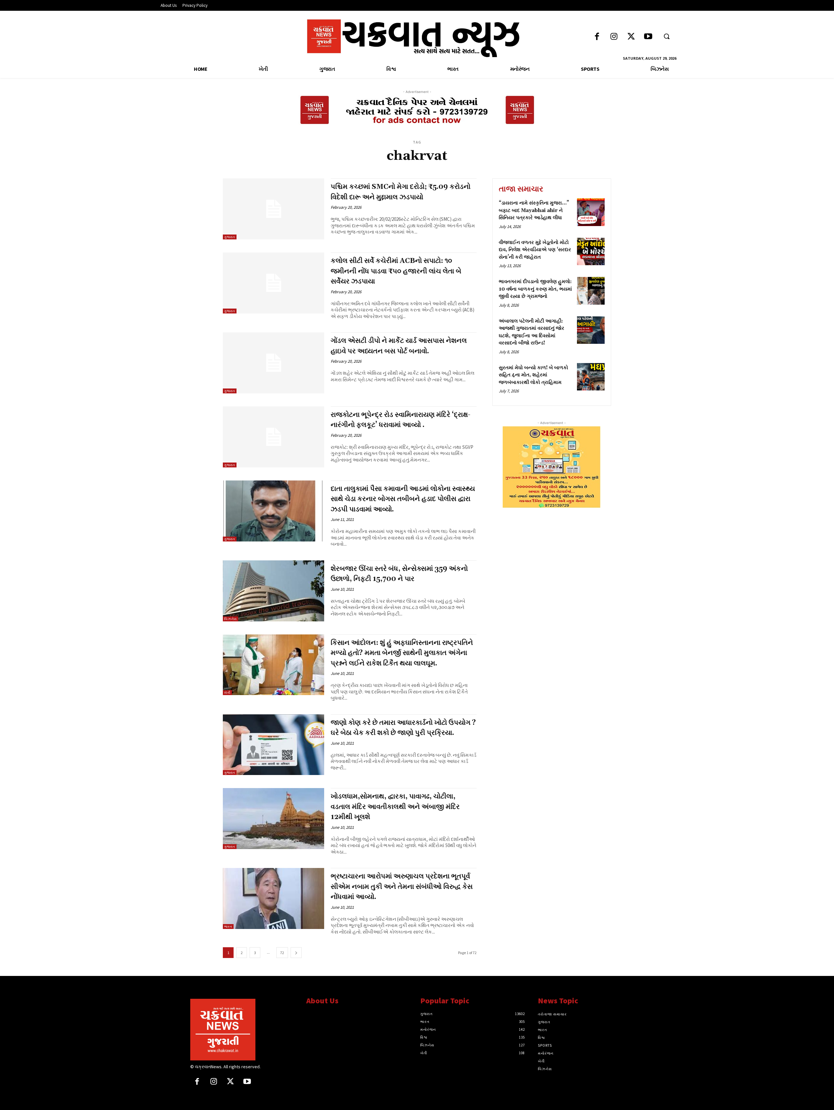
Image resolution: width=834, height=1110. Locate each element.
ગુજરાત (229, 237)
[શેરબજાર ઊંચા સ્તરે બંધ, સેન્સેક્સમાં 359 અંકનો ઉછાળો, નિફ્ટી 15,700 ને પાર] (273, 590)
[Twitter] (631, 37)
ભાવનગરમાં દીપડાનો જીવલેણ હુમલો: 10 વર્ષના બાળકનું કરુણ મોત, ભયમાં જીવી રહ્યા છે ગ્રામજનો (535, 289)
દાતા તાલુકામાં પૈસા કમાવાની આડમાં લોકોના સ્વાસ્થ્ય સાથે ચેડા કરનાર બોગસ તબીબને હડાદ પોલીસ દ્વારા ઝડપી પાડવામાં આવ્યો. (403, 499)
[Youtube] (648, 37)
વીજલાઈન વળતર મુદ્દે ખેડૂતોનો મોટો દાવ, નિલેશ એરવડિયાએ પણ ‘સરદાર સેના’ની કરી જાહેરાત (535, 249)
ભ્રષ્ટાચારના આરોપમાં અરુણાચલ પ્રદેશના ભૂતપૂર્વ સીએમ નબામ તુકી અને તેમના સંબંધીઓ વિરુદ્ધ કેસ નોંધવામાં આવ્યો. (402, 886)
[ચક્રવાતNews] (243, 1029)
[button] (666, 36)
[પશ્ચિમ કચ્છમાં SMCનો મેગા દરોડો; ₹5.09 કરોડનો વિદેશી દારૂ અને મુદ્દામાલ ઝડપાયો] (273, 208)
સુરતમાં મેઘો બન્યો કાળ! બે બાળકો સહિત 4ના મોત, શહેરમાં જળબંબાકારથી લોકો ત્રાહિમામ (533, 375)
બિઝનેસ (230, 619)
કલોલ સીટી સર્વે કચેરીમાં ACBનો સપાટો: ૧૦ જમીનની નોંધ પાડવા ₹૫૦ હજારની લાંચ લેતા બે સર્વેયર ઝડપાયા (396, 271)
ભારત (228, 926)
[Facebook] (597, 37)
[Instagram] (614, 37)
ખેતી (227, 693)
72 (282, 952)
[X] (230, 1082)
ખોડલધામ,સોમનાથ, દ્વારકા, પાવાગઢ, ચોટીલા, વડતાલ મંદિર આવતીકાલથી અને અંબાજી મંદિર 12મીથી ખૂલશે (395, 806)
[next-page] (296, 952)
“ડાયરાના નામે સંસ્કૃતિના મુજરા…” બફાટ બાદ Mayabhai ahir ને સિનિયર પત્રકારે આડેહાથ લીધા (534, 210)
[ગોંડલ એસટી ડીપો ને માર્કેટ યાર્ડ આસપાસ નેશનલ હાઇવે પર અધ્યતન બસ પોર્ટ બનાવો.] (273, 362)
